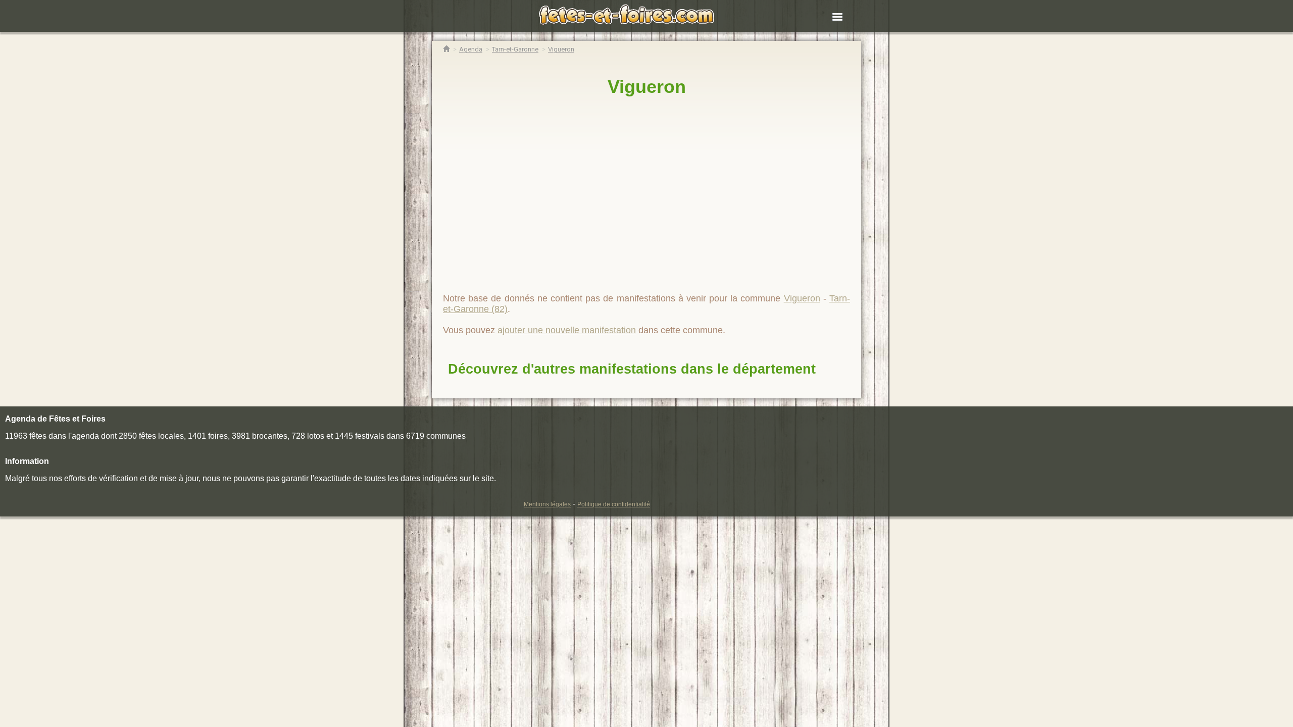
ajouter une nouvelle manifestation (567, 330)
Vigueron (647, 86)
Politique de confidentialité (613, 504)
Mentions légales (547, 504)
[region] (646, 190)
